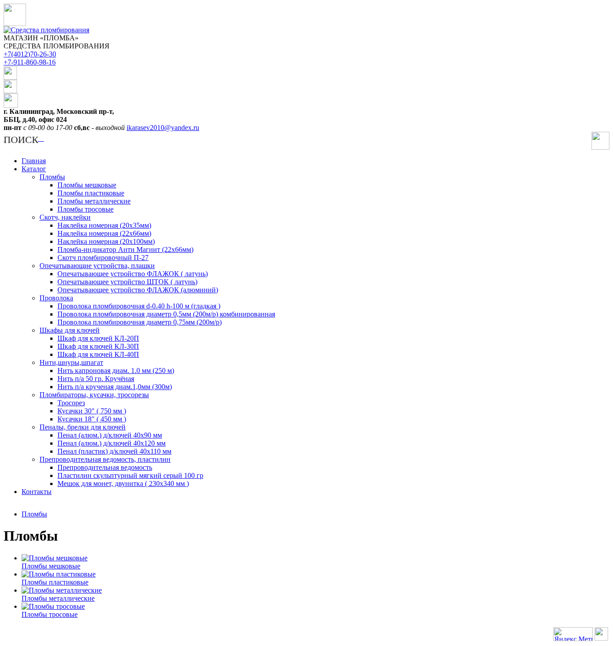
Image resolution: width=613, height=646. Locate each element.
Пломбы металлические (94, 201)
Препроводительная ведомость (104, 467)
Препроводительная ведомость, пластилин (105, 459)
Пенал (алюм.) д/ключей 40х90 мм (109, 435)
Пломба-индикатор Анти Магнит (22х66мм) (125, 249)
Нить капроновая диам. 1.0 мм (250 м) (115, 370)
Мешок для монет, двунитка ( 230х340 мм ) (123, 483)
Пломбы (52, 177)
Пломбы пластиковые (90, 193)
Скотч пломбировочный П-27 (103, 257)
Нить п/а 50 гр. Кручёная (95, 378)
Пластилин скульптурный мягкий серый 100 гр (130, 475)
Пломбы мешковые (86, 185)
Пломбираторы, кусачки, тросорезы (94, 395)
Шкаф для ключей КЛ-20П (98, 338)
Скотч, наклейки (65, 217)
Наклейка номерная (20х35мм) (104, 225)
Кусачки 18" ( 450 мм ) (91, 419)
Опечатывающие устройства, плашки (97, 265)
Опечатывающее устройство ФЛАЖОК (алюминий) (137, 290)
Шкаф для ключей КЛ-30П (98, 346)
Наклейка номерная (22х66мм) (104, 233)
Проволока (56, 298)
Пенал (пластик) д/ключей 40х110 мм (114, 451)
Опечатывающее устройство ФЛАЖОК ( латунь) (132, 273)
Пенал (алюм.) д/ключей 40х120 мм (111, 443)
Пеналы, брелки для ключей (82, 427)
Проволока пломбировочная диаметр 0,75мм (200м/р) (139, 322)
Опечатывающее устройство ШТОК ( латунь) (127, 282)
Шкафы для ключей (69, 330)
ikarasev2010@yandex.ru (163, 127)
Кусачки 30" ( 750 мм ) (91, 411)
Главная (34, 161)
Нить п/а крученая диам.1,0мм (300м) (114, 386)
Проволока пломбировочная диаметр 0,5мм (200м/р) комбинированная (166, 314)
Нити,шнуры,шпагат (71, 362)
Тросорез (71, 403)
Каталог (34, 169)
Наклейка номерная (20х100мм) (106, 241)
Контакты (37, 491)
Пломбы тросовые (85, 209)
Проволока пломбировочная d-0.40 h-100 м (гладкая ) (138, 306)
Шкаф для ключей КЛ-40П (98, 354)
